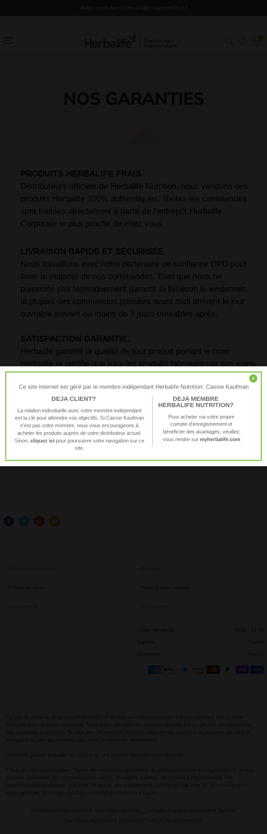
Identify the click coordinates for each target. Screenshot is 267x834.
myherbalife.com (220, 439)
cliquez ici (42, 441)
